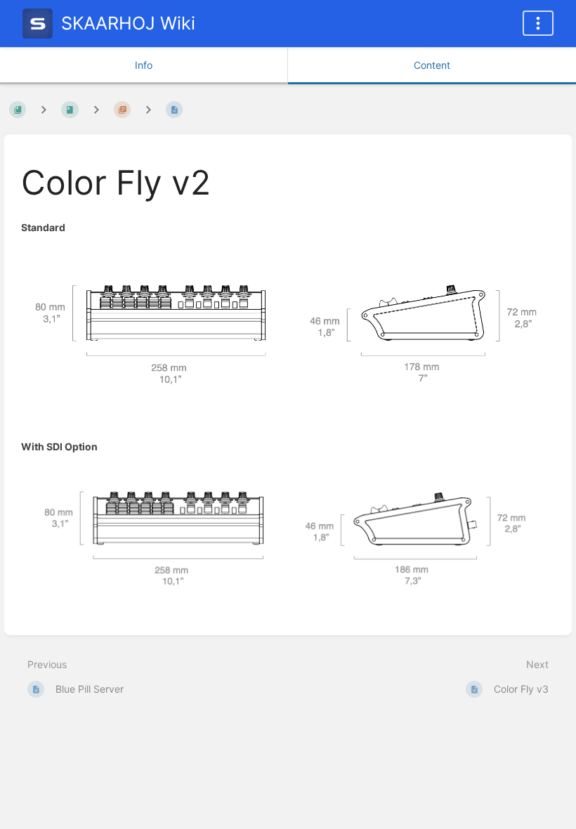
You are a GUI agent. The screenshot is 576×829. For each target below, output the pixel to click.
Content (432, 65)
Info (143, 65)
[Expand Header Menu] (538, 23)
